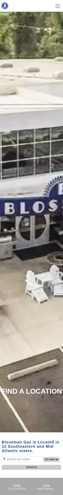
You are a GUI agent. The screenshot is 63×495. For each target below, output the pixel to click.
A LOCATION (16, 487)
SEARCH (31, 467)
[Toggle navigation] (58, 6)
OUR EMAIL (45, 487)
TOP (52, 489)
